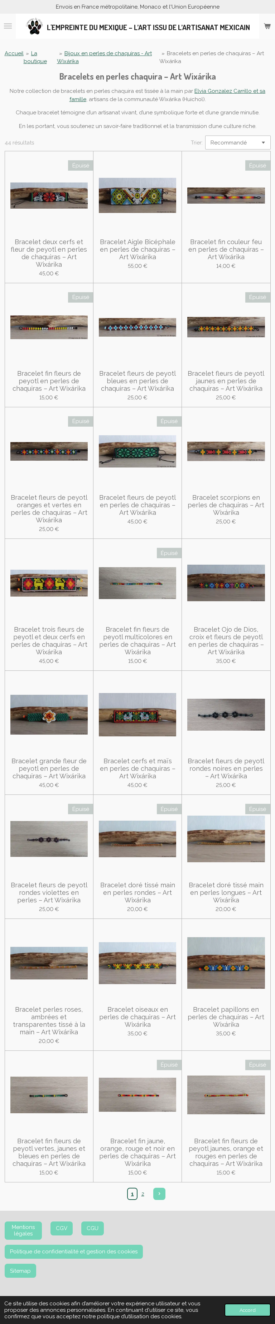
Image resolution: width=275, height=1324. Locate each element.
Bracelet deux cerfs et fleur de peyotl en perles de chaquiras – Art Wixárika (49, 253)
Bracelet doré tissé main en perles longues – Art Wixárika (226, 892)
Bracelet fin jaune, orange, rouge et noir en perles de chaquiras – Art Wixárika (137, 1152)
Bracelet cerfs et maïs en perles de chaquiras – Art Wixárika (137, 768)
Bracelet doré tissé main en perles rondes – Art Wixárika (137, 892)
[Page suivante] (159, 1194)
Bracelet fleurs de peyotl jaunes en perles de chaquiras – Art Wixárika (226, 381)
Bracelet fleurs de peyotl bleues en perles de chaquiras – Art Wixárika (137, 381)
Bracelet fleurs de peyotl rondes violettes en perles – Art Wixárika (49, 892)
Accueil (14, 53)
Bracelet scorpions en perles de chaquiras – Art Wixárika (226, 505)
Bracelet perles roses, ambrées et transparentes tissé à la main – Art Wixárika (49, 1021)
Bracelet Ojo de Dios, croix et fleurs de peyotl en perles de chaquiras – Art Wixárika (226, 641)
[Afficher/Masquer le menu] (8, 26)
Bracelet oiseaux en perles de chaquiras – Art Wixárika (137, 1017)
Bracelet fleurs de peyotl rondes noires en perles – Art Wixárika (226, 768)
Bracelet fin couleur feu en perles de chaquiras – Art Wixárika (226, 249)
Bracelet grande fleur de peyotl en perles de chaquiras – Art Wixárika (49, 768)
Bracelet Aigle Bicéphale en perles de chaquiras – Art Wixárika (137, 249)
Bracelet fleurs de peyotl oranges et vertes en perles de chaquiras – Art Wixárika (49, 509)
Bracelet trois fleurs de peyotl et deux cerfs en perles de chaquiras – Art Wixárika (49, 641)
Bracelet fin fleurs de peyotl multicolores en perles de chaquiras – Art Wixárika (137, 641)
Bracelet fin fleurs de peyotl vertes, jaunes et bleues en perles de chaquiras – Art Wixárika (49, 1152)
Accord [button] (248, 1310)
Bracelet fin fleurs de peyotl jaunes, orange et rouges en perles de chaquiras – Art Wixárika (226, 1152)
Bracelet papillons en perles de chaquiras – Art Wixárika (226, 1017)
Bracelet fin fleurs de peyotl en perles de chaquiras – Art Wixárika (49, 381)
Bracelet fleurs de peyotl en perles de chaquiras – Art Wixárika (137, 505)
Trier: (197, 142)
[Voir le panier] (267, 26)
